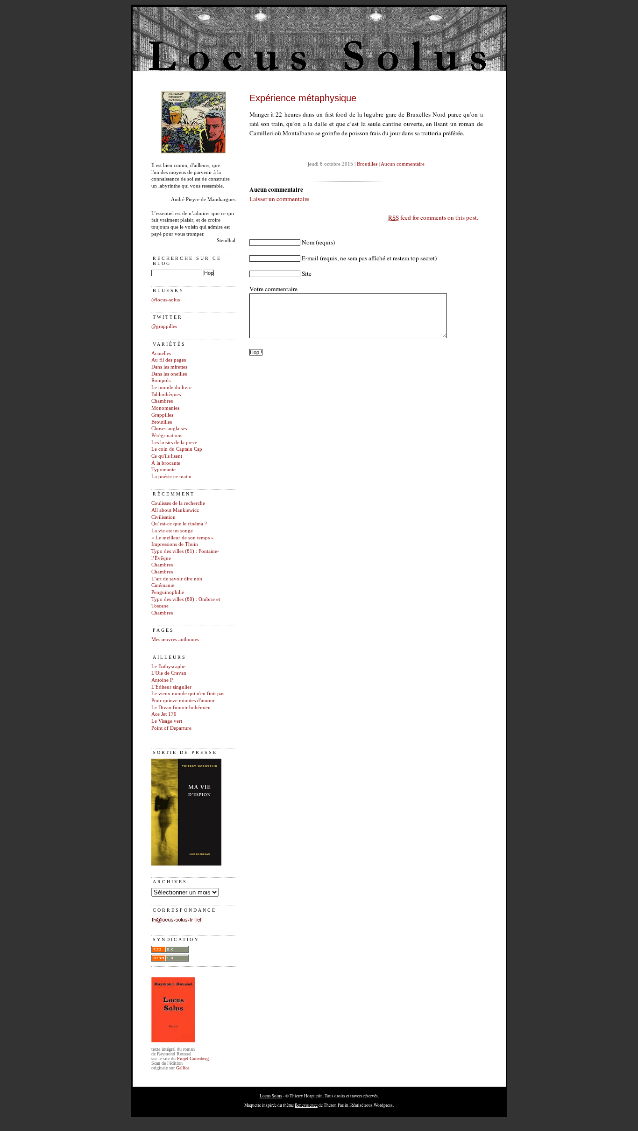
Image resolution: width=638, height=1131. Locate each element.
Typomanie (163, 469)
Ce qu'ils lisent (166, 456)
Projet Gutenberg (193, 1058)
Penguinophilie (167, 592)
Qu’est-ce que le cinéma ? (179, 523)
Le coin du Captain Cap (176, 449)
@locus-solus (165, 299)
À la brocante (165, 463)
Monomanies (165, 408)
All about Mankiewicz (175, 510)
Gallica (182, 1067)
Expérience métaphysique (302, 98)
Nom (308, 242)
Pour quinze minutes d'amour (183, 700)
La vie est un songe (172, 530)
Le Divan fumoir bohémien (181, 707)
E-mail (310, 258)
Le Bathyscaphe (168, 666)
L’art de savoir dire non (176, 578)
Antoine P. (162, 680)
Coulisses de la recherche (178, 503)
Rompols (160, 380)
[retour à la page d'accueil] (193, 151)
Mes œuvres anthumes (175, 639)
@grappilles (164, 326)
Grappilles (162, 415)
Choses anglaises (169, 428)
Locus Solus (271, 1096)
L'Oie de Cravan (168, 673)
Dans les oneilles (169, 374)
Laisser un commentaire (279, 199)
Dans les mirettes (169, 367)
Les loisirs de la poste (174, 442)
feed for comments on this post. (433, 217)
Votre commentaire (273, 289)
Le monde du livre (171, 387)
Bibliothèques (166, 394)
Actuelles (161, 353)
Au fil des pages (168, 360)
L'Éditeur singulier (171, 687)
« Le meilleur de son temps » (182, 537)
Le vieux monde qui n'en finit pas (187, 693)
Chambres (162, 401)
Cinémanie (162, 585)
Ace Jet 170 (164, 714)
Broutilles (161, 422)
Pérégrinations (166, 435)
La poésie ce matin (171, 476)
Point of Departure (171, 728)
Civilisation (163, 517)
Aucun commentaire (403, 164)
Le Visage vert (166, 721)
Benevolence (306, 1105)
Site (307, 273)
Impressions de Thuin (174, 544)
